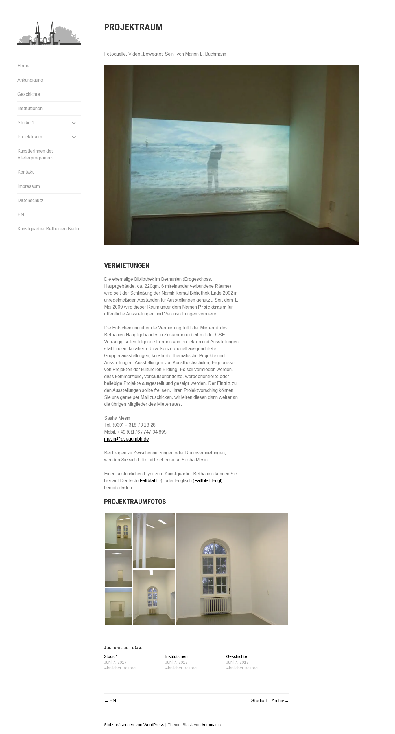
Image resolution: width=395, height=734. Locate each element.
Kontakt (25, 172)
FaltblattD (150, 480)
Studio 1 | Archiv (267, 700)
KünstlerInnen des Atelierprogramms (35, 154)
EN (20, 214)
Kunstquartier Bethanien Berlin (48, 228)
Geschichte (28, 94)
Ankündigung (30, 80)
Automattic (211, 724)
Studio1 (111, 656)
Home (23, 65)
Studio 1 (25, 122)
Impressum (28, 186)
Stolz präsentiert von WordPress (134, 724)
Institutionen (30, 108)
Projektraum (29, 136)
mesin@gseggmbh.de (126, 438)
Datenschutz (30, 200)
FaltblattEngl (207, 480)
